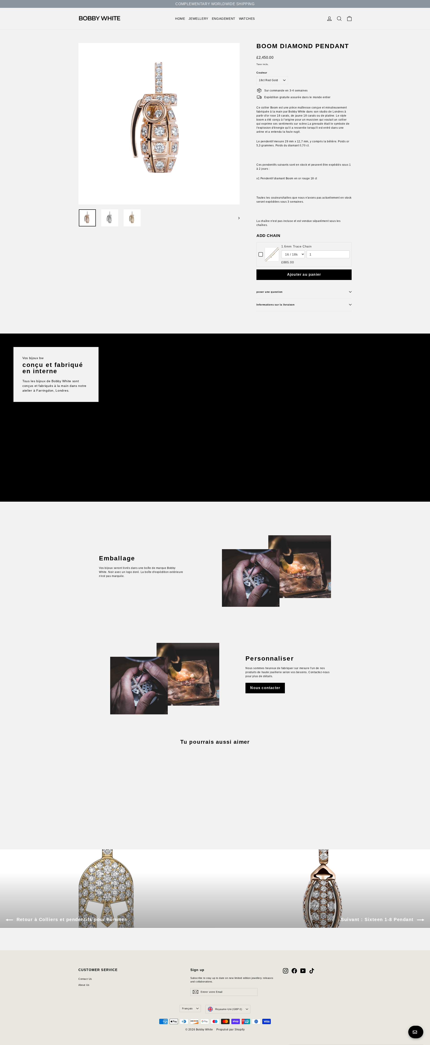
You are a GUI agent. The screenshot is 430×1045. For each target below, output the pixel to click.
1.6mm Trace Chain (296, 246)
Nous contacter (265, 688)
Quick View (272, 259)
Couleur (261, 73)
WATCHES (247, 18)
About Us (84, 985)
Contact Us (85, 979)
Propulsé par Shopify (230, 1029)
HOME (180, 18)
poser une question (269, 292)
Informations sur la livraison (275, 304)
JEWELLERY (198, 18)
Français (187, 1008)
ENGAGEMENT (223, 18)
